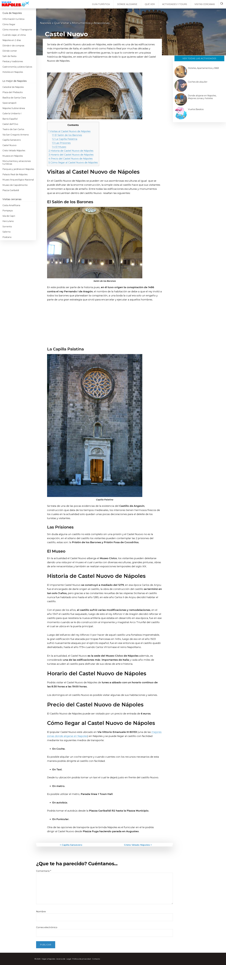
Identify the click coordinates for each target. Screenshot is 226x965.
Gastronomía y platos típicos (17, 67)
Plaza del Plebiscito (12, 92)
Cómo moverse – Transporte (17, 29)
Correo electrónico (46, 927)
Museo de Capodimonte (15, 185)
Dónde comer (9, 51)
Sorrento (7, 226)
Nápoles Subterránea (13, 108)
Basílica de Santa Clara (14, 97)
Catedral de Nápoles (13, 87)
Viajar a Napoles (48, 959)
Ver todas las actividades (199, 58)
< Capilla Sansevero (71, 845)
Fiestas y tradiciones (12, 61)
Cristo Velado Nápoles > (138, 845)
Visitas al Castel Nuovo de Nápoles (70, 131)
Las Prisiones (61, 143)
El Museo (59, 147)
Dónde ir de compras (13, 45)
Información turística (13, 19)
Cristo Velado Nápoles (13, 150)
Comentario (43, 871)
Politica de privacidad (81, 959)
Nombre (41, 911)
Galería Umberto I (11, 113)
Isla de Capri (8, 216)
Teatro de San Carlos (13, 129)
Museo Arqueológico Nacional (18, 179)
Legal (68, 959)
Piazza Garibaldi (10, 190)
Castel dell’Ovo (10, 124)
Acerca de (60, 959)
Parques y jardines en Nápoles (18, 169)
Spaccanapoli (9, 103)
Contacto (96, 959)
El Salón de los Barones (67, 135)
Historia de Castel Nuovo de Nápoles (71, 150)
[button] (222, 3)
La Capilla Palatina (64, 139)
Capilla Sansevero (11, 140)
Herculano (8, 221)
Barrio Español (10, 119)
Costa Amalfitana (11, 205)
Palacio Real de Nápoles (14, 174)
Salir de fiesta (9, 56)
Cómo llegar (8, 24)
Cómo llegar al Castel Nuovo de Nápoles (73, 162)
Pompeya (7, 210)
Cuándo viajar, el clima (14, 35)
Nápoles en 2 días (11, 40)
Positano (7, 237)
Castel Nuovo (9, 145)
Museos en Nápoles (12, 156)
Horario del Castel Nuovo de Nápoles (71, 154)
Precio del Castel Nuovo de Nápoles (71, 158)
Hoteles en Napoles (12, 72)
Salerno (6, 232)
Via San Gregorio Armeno (15, 134)
